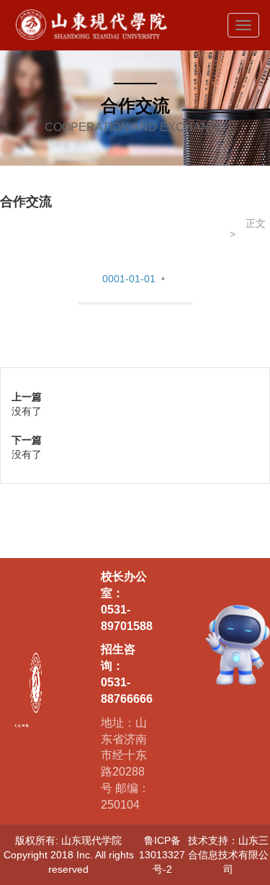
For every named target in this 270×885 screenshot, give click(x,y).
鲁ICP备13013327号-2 (162, 855)
